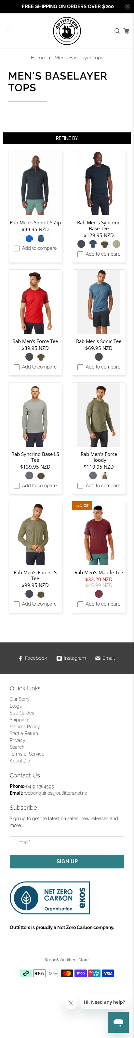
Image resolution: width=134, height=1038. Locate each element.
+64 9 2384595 (39, 786)
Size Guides (22, 712)
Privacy (17, 740)
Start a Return (24, 733)
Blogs (16, 706)
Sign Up (67, 861)
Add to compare (39, 248)
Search (17, 747)
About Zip (20, 760)
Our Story (20, 699)
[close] (127, 7)
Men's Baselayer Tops (79, 57)
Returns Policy (25, 726)
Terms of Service (27, 754)
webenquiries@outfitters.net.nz (55, 793)
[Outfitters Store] (67, 31)
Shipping (19, 719)
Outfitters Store (74, 959)
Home (38, 57)
